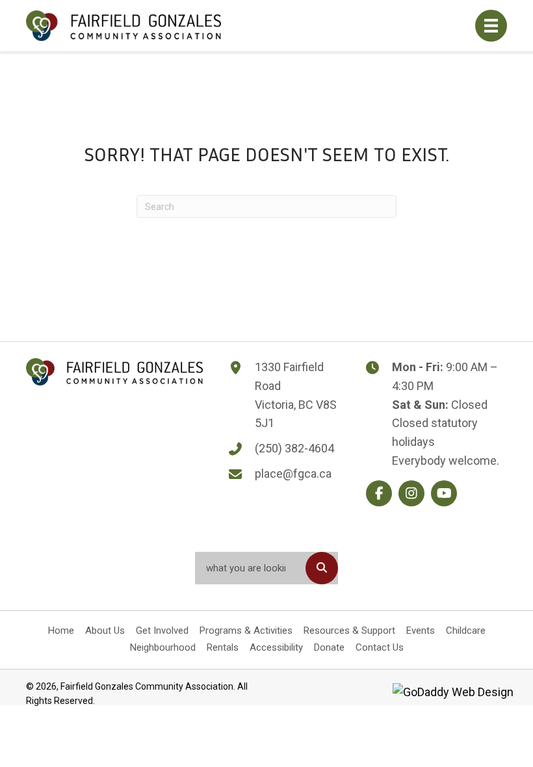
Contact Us (380, 647)
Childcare (466, 630)
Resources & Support (349, 630)
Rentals (223, 647)
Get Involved (162, 630)
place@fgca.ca (293, 473)
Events (420, 630)
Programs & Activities (246, 630)
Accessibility (276, 647)
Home (61, 630)
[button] (379, 493)
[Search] (322, 568)
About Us (105, 630)
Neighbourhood (163, 647)
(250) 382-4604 (294, 448)
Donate (329, 647)
